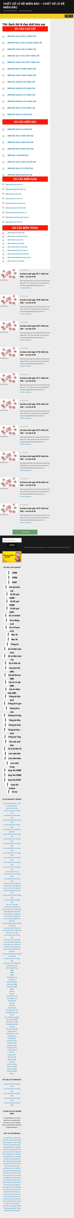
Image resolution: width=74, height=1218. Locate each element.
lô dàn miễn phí (15, 1196)
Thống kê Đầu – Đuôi (12, 1033)
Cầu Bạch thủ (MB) (12, 1024)
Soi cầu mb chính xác (12, 871)
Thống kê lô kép (14, 715)
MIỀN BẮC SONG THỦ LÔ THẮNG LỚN (22, 49)
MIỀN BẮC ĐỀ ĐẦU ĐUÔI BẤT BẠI (20, 175)
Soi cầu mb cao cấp (12, 808)
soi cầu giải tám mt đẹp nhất (11, 914)
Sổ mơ (14, 792)
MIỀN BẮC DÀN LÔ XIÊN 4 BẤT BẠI (20, 149)
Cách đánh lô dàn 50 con (10, 1163)
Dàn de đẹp (13, 1180)
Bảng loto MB (12, 1059)
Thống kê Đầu (14, 720)
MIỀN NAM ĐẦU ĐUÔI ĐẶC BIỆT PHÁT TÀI (17, 217)
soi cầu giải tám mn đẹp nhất (12, 944)
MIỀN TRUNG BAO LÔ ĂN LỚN (16, 243)
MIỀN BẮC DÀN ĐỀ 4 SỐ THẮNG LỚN (21, 82)
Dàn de (14, 1170)
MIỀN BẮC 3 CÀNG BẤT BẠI (18, 155)
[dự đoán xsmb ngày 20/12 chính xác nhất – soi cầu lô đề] (9, 430)
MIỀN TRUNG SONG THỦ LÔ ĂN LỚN (18, 250)
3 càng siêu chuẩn (11, 1142)
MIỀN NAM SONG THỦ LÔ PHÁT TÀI (16, 208)
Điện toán (12, 1005)
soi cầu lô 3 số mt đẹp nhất (12, 916)
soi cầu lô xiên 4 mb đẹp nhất (12, 888)
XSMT (14, 582)
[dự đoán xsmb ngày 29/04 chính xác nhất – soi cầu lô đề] (9, 482)
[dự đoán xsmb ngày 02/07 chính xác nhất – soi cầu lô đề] (9, 325)
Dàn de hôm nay (13, 1175)
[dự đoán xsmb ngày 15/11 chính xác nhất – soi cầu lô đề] (9, 377)
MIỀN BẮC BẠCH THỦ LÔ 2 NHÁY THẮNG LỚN (25, 43)
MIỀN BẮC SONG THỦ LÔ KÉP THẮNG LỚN (23, 62)
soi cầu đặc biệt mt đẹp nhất (11, 911)
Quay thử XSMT (14, 780)
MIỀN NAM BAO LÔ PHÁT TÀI (14, 198)
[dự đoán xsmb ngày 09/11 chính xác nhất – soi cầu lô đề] (9, 273)
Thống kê (14, 644)
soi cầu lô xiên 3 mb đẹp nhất (12, 886)
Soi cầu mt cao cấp (12, 904)
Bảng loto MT (12, 1055)
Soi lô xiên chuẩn (14, 1203)
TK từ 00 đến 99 (14, 749)
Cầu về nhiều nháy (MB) (12, 1017)
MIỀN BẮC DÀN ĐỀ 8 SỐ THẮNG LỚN (21, 95)
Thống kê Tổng (14, 737)
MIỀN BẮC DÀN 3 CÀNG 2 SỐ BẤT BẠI (22, 162)
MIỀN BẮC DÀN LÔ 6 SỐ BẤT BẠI (20, 114)
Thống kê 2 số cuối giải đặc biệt (12, 1206)
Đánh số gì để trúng (12, 968)
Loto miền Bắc (15, 753)
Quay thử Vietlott (12, 1064)
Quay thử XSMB (14, 770)
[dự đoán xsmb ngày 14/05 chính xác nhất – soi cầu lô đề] (9, 299)
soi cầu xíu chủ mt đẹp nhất (12, 928)
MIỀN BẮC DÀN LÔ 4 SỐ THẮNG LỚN (21, 108)
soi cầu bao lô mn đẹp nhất (12, 939)
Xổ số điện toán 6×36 (12, 1012)
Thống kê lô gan (14, 703)
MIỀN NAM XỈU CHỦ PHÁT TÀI (14, 184)
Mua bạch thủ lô (8, 1199)
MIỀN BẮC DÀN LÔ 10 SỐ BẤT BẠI (20, 168)
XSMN (14, 577)
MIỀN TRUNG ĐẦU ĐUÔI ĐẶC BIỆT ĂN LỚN (19, 257)
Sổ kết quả (12, 979)
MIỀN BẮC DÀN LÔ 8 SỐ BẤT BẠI (20, 129)
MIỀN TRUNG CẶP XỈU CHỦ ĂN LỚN (17, 247)
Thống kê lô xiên (12, 1043)
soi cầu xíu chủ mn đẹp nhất (12, 963)
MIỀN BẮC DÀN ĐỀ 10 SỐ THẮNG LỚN (22, 101)
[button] (69, 16)
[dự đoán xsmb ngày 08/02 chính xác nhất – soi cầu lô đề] (9, 456)
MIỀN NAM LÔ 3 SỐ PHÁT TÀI (14, 222)
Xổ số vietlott (14, 615)
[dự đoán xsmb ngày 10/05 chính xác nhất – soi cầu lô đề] (9, 404)
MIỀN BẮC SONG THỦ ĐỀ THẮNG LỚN (22, 75)
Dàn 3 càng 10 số (12, 1168)
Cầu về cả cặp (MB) (12, 1019)
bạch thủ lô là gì (13, 1152)
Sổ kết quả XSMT (12, 982)
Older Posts (26, 532)
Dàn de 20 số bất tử (12, 1173)
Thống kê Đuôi (14, 725)
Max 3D (14, 634)
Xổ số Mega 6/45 (12, 998)
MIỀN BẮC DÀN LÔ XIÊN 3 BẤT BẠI (20, 142)
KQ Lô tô (11, 1052)
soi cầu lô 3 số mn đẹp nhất (12, 947)
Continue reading (26, 288)
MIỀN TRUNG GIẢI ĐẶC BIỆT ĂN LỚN (18, 236)
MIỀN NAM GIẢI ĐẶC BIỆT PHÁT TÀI (16, 189)
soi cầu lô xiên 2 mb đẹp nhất (12, 883)
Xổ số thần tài (14, 663)
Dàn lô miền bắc (12, 1182)
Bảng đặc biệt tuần (15, 1161)
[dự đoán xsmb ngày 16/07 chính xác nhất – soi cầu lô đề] (9, 508)
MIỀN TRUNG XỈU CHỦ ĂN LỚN (16, 233)
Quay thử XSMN (14, 775)
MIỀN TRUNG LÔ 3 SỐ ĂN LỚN (16, 261)
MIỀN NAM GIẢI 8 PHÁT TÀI (13, 194)
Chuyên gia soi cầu (12, 965)
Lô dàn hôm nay (16, 1194)
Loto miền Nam (14, 758)
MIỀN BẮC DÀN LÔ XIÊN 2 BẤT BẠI (20, 136)
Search (12, 545)
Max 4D (14, 639)
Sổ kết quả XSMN (12, 984)
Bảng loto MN (12, 1057)
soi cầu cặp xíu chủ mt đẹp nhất (12, 909)
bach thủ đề (14, 1145)
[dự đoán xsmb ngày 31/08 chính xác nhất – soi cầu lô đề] (9, 351)
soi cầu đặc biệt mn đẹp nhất (12, 942)
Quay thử (12, 1062)
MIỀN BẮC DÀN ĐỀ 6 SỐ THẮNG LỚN (21, 88)
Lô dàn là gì (7, 1196)
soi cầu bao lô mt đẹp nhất (12, 907)
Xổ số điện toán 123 (12, 1010)
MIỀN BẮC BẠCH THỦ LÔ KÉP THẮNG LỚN (23, 56)
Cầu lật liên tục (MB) (12, 1022)
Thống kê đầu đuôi (12, 1047)
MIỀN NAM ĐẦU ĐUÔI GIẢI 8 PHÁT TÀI (16, 212)
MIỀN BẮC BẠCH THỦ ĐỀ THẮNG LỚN (22, 69)
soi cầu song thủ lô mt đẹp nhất (12, 930)
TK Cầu (12, 1015)
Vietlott (12, 989)
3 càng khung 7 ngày (10, 1138)
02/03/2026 (25, 270)
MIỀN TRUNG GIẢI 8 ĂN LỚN (15, 240)
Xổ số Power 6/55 (12, 996)
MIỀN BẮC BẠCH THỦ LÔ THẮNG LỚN (22, 36)
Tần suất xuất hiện (12, 1029)
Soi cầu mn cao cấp (12, 933)
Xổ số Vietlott (12, 1001)
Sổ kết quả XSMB (12, 986)
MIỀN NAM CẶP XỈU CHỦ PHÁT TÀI (15, 203)
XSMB (14, 573)
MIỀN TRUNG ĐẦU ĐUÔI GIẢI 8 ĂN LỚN (18, 254)
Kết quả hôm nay (12, 977)
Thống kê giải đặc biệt (9, 1208)
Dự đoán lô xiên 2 (9, 1192)
